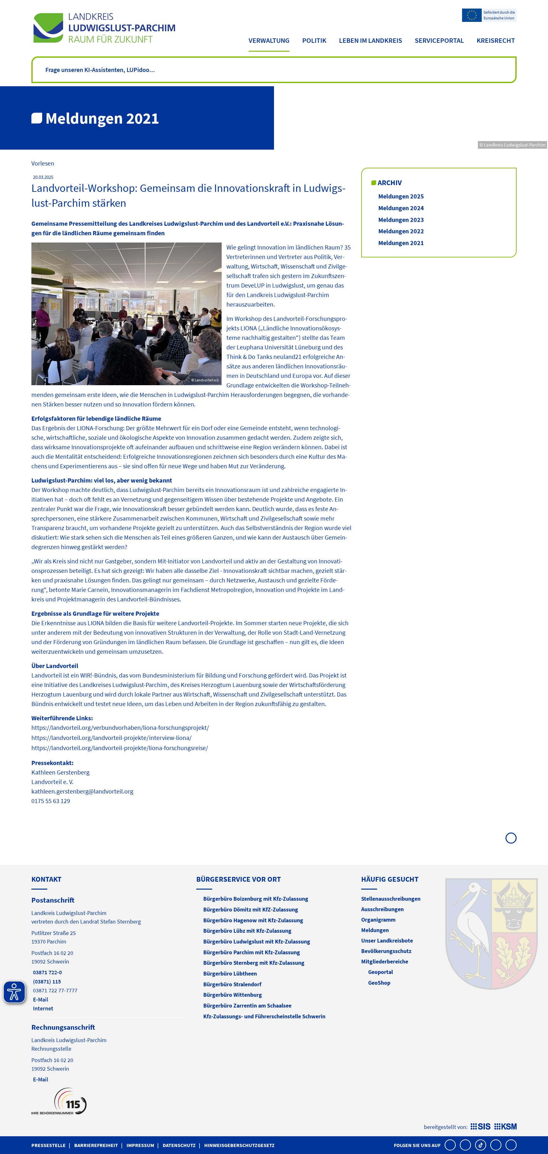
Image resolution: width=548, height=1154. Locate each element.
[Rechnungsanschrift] (109, 1052)
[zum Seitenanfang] (511, 838)
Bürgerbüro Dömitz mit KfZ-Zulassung (250, 909)
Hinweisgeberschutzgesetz (239, 1145)
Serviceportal (439, 40)
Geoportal (380, 972)
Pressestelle (48, 1145)
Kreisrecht (496, 40)
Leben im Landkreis (370, 40)
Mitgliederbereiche (384, 961)
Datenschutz (179, 1145)
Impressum (140, 1145)
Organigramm (378, 919)
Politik (314, 40)
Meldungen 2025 (401, 196)
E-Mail (39, 999)
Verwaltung (269, 40)
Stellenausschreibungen (391, 898)
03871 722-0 (46, 972)
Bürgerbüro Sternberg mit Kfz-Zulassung (253, 962)
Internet (42, 1008)
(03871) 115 (46, 981)
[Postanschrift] (109, 953)
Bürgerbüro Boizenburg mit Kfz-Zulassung (255, 898)
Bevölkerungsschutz (386, 951)
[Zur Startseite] (104, 27)
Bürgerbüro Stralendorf (232, 984)
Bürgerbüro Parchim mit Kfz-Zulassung (251, 952)
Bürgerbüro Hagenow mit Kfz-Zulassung (253, 920)
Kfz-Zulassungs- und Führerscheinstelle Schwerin (264, 1016)
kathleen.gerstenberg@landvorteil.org (82, 791)
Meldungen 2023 (401, 220)
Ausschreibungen (382, 909)
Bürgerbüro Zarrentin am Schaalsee (247, 1005)
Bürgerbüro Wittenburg (232, 994)
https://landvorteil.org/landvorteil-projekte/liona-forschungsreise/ (119, 748)
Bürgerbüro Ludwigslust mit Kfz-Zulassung (256, 941)
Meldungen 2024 (401, 208)
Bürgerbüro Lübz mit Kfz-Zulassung (247, 930)
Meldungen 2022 (401, 231)
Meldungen (375, 930)
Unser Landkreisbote (387, 940)
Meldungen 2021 (401, 243)
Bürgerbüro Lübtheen (230, 973)
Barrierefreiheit (96, 1145)
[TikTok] (480, 1145)
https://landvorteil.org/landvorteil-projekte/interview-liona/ (111, 738)
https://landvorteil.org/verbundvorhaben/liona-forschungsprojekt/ (120, 727)
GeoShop (379, 982)
